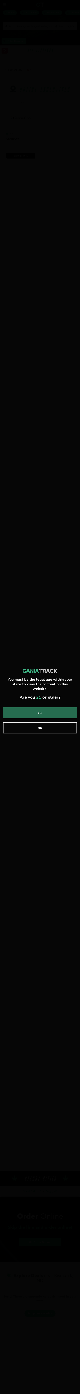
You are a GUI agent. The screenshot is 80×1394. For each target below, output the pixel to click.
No (40, 728)
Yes (40, 712)
